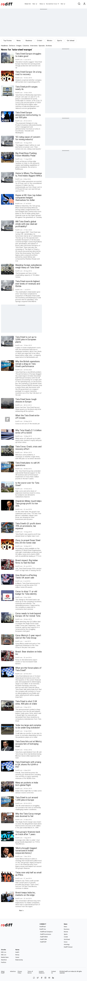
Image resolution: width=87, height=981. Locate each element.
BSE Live (3, 952)
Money (41, 4)
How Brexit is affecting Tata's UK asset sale (26, 576)
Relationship (19, 960)
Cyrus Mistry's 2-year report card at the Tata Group (28, 636)
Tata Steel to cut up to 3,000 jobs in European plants (25, 339)
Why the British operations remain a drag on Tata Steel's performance (27, 364)
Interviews (34, 46)
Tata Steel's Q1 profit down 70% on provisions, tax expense (28, 526)
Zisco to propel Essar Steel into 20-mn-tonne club (27, 541)
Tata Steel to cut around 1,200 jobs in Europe (26, 798)
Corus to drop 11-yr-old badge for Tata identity (26, 592)
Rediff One (43, 929)
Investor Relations (42, 972)
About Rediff (3, 972)
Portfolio (3, 962)
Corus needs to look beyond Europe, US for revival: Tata (28, 614)
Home (26, 4)
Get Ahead (67, 939)
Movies (49, 41)
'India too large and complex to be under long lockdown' (28, 726)
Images (19, 46)
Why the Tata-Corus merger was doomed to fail (28, 815)
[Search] (79, 4)
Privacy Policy (20, 972)
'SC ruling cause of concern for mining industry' (27, 138)
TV (58, 4)
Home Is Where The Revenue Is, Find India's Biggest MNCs (28, 174)
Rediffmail (43, 926)
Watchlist (4, 960)
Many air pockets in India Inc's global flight (26, 783)
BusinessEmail (49, 4)
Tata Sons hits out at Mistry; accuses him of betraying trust (28, 744)
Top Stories (7, 41)
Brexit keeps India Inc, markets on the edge (25, 893)
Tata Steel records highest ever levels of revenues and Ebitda (27, 283)
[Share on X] (38, 978)
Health (17, 952)
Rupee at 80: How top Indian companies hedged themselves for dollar (28, 197)
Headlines (4, 46)
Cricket (39, 41)
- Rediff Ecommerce (45, 934)
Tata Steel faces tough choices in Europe (25, 400)
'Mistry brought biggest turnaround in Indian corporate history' (26, 850)
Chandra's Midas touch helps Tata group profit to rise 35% (28, 503)
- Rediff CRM (43, 939)
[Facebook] (41, 978)
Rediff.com (67, 971)
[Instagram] (45, 978)
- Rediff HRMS (44, 937)
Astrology (67, 944)
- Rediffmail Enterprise (46, 931)
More (62, 4)
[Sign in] (84, 4)
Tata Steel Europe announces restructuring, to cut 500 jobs (28, 115)
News (33, 4)
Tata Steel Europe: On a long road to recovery (28, 73)
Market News (5, 957)
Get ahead (70, 41)
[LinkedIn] (53, 978)
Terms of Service (30, 972)
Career (17, 957)
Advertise (13, 971)
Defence (12, 46)
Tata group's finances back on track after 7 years (27, 833)
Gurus (55, 4)
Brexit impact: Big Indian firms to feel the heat (26, 561)
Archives (49, 46)
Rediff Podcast (68, 947)
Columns (26, 46)
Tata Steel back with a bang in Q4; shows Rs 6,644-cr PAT (28, 764)
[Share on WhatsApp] (34, 978)
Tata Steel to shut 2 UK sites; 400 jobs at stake (26, 702)
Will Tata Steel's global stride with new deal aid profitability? (26, 224)
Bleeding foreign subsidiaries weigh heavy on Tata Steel (28, 266)
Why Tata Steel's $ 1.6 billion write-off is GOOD (28, 431)
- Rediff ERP (43, 942)
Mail (30, 4)
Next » (21, 910)
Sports (59, 41)
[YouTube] (49, 978)
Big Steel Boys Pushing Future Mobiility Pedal (26, 154)
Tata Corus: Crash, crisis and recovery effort (28, 447)
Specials (42, 46)
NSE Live (3, 955)
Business (29, 41)
